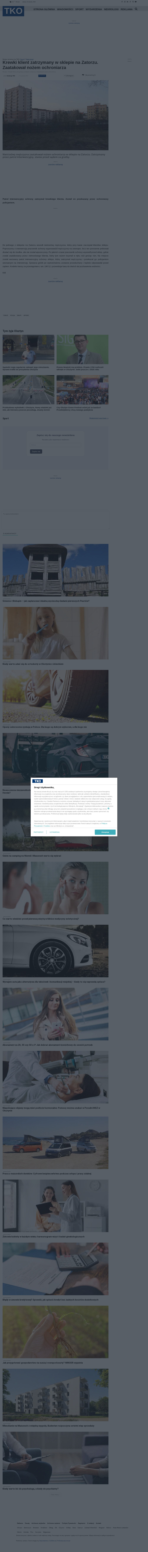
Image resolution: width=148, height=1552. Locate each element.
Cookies (47, 826)
